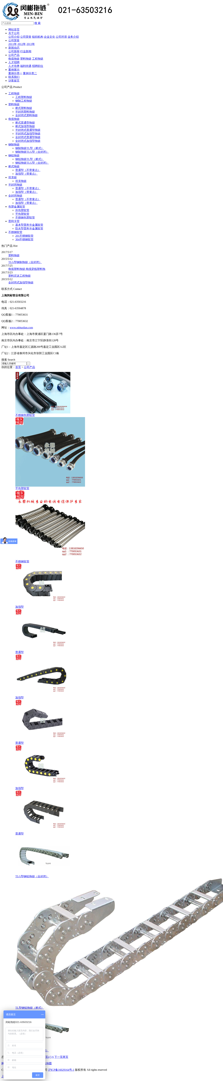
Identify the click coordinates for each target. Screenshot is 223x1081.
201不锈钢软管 (24, 235)
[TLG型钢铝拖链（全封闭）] (43, 873)
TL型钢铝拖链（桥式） (29, 1007)
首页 (18, 367)
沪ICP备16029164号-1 (61, 1069)
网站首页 (14, 29)
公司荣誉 (25, 36)
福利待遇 (25, 65)
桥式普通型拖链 (25, 122)
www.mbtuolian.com (21, 327)
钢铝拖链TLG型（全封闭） (32, 162)
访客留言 (14, 80)
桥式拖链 (14, 166)
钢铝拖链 (14, 155)
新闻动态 (14, 47)
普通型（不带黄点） (27, 170)
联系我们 (14, 76)
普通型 (19, 652)
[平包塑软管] (50, 485)
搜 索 (37, 23)
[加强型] (42, 604)
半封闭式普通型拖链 (27, 129)
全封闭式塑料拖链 (26, 115)
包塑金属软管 (16, 206)
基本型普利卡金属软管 (29, 224)
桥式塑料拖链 (23, 108)
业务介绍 (73, 36)
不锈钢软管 (15, 232)
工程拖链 (37, 58)
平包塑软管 (22, 213)
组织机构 (37, 36)
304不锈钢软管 (24, 239)
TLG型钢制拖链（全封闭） (25, 262)
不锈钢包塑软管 (25, 217)
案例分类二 (30, 73)
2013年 (30, 44)
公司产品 (14, 55)
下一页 (58, 1056)
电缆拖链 (14, 58)
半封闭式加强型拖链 (27, 133)
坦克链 (12, 177)
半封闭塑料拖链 (25, 111)
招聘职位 (37, 65)
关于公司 (14, 33)
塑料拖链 (25, 58)
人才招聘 (14, 62)
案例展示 (14, 69)
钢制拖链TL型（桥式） (29, 148)
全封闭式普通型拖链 (27, 137)
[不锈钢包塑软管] (42, 412)
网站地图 (46, 1063)
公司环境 (61, 36)
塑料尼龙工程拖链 (19, 275)
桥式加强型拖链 (25, 126)
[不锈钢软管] (50, 558)
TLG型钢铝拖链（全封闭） (32, 876)
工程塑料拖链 (23, 97)
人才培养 (14, 65)
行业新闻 (25, 51)
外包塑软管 (22, 210)
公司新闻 (14, 51)
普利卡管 (14, 221)
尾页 (65, 1056)
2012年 (21, 44)
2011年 (12, 44)
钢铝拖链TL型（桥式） (29, 159)
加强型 (19, 606)
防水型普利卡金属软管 (29, 228)
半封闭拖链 (15, 184)
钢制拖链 (14, 144)
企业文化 (49, 36)
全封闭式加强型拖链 (27, 140)
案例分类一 (15, 73)
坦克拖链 (20, 181)
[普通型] (42, 649)
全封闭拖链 (15, 195)
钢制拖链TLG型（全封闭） (32, 151)
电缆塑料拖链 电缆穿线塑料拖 (26, 268)
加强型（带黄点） (26, 173)
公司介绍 (14, 36)
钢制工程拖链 (23, 100)
